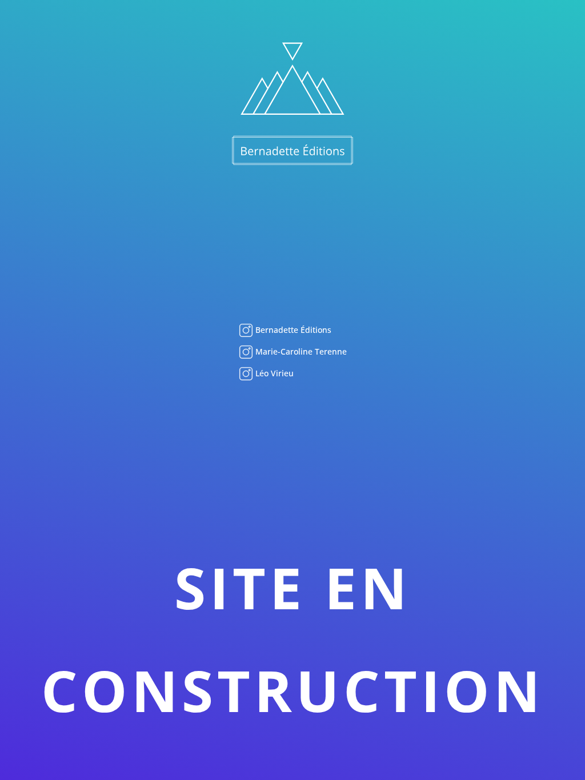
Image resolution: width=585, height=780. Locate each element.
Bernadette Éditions (292, 329)
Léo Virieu (273, 373)
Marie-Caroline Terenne (300, 351)
